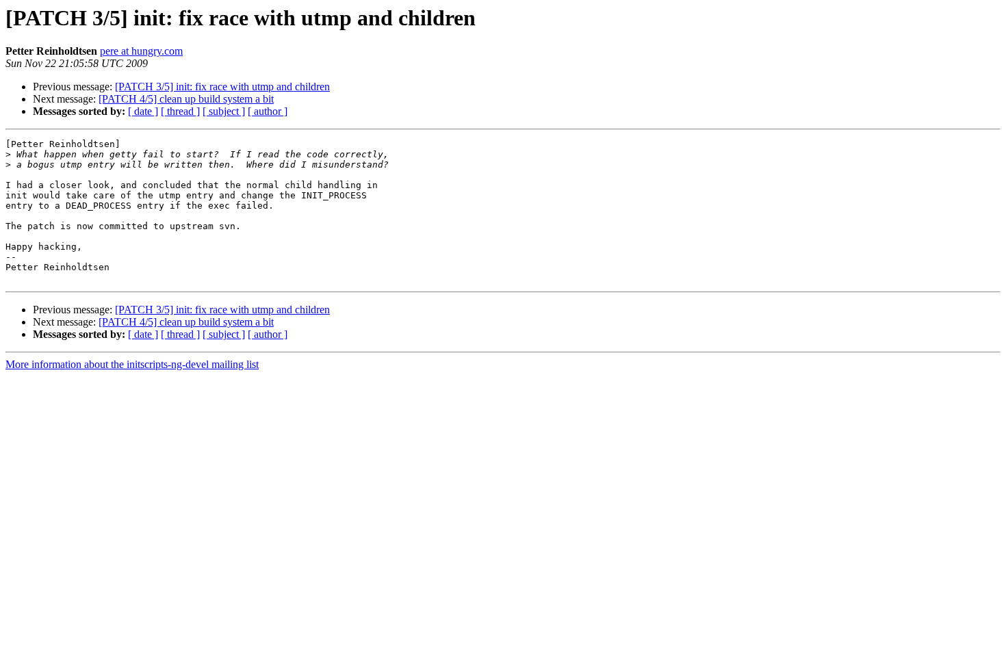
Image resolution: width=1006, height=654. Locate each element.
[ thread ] (180, 111)
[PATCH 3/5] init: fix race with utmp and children (222, 86)
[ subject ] (224, 111)
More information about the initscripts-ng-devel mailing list (132, 364)
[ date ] (143, 111)
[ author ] (267, 111)
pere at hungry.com (141, 51)
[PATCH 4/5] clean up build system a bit (186, 99)
